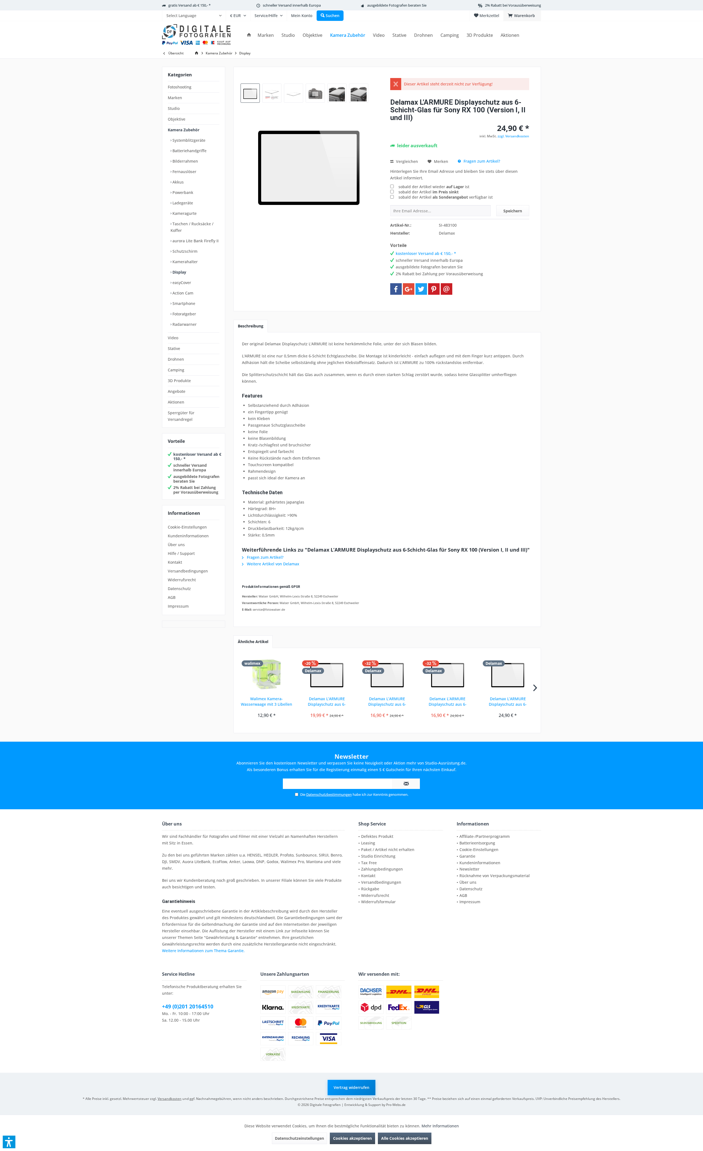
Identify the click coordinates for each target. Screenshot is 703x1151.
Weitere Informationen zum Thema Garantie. (203, 950)
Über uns (176, 544)
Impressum (178, 606)
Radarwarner (184, 324)
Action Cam (182, 293)
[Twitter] (421, 289)
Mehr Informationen (440, 1125)
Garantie (467, 856)
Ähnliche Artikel (253, 641)
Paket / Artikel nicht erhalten (387, 849)
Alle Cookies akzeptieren (404, 1138)
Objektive (176, 119)
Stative (174, 348)
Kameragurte (184, 213)
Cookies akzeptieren (352, 1138)
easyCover (181, 282)
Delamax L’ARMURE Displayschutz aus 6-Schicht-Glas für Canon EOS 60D (327, 701)
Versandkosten (170, 1098)
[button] (9, 1142)
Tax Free (369, 862)
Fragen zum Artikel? (481, 161)
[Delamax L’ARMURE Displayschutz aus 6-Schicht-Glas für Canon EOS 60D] (327, 674)
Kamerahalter (184, 261)
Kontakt (175, 562)
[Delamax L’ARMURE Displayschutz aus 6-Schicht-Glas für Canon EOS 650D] (448, 674)
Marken (175, 97)
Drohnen (176, 359)
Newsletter (469, 869)
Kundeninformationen (188, 535)
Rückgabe (370, 888)
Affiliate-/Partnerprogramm (484, 836)
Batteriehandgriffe (189, 150)
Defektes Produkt (377, 836)
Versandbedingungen (188, 571)
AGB (171, 597)
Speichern (512, 210)
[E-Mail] (446, 289)
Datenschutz (179, 588)
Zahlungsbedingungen (382, 869)
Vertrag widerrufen (351, 1087)
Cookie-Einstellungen (187, 527)
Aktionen (176, 402)
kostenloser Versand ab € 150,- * (197, 456)
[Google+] (408, 289)
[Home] (249, 35)
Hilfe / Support (181, 553)
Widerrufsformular (378, 901)
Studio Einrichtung (378, 856)
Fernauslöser (183, 171)
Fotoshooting (179, 87)
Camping (176, 369)
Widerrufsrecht (182, 579)
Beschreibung (250, 326)
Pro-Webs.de (396, 1104)
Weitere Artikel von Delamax (272, 563)
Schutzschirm (184, 251)
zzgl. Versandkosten (513, 136)
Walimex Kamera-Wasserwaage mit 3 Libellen (266, 701)
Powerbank (182, 192)
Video (173, 337)
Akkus (177, 182)
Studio (174, 108)
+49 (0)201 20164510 (187, 1006)
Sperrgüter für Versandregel (181, 416)
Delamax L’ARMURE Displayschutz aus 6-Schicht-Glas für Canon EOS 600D (387, 701)
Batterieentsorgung (477, 843)
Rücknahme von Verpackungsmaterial (494, 875)
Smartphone (183, 303)
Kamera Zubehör (183, 129)
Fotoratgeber (183, 313)
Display (178, 272)
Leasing (368, 843)
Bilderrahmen (184, 161)
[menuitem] (194, 15)
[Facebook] (396, 289)
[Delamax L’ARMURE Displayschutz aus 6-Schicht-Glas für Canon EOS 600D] (387, 674)
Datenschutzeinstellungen (299, 1138)
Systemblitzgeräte (188, 140)
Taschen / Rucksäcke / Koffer (192, 227)
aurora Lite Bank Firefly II (195, 240)
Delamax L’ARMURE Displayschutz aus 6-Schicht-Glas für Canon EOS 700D (507, 701)
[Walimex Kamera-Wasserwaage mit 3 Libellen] (267, 674)
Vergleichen (406, 161)
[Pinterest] (434, 289)
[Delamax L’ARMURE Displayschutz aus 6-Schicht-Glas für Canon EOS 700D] (508, 674)
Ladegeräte (182, 202)
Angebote (176, 391)
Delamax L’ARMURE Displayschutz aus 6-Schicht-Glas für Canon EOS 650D (447, 701)
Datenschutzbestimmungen (329, 794)
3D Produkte (179, 380)
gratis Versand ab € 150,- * (189, 5)
